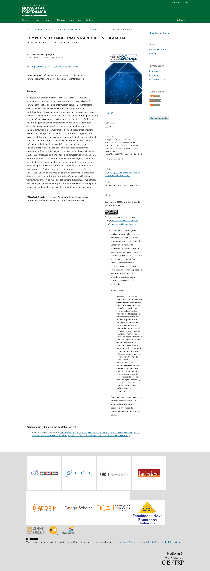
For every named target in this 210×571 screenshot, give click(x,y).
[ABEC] (36, 533)
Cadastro (175, 2)
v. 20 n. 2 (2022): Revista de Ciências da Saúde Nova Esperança (72, 29)
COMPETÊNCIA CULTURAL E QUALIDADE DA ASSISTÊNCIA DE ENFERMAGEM (96, 432)
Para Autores (154, 75)
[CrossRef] (68, 533)
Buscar (182, 20)
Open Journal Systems (159, 33)
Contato (89, 20)
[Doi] (53, 533)
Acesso (185, 2)
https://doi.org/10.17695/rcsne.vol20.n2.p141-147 (55, 66)
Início (28, 29)
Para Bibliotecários (157, 79)
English (152, 53)
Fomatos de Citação (115, 159)
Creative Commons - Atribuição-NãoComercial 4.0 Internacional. (151, 542)
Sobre (25, 20)
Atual (37, 20)
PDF (111, 113)
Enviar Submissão (159, 118)
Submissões (75, 20)
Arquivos (48, 20)
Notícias (61, 20)
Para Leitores (154, 71)
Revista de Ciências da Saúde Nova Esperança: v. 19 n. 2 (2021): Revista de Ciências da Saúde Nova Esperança (86, 434)
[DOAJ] (130, 524)
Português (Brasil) (158, 49)
